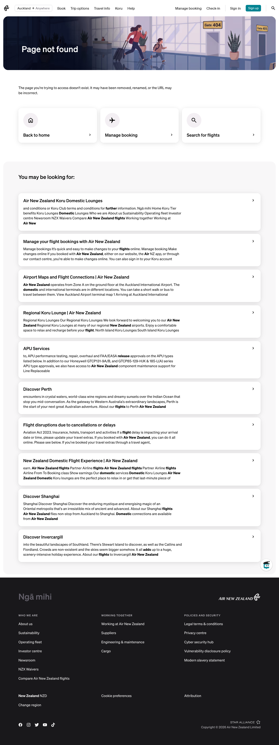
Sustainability (28, 633)
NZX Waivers (28, 669)
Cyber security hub (199, 642)
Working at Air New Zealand (122, 624)
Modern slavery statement (204, 660)
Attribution (192, 696)
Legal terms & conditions (203, 624)
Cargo (106, 651)
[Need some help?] (269, 584)
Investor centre (30, 651)
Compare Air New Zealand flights (43, 678)
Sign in (235, 8)
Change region (29, 705)
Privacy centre (195, 633)
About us (25, 624)
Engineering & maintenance (122, 642)
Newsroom (26, 660)
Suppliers (108, 633)
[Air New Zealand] (6, 8)
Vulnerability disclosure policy (207, 651)
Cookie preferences (116, 696)
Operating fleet (30, 642)
